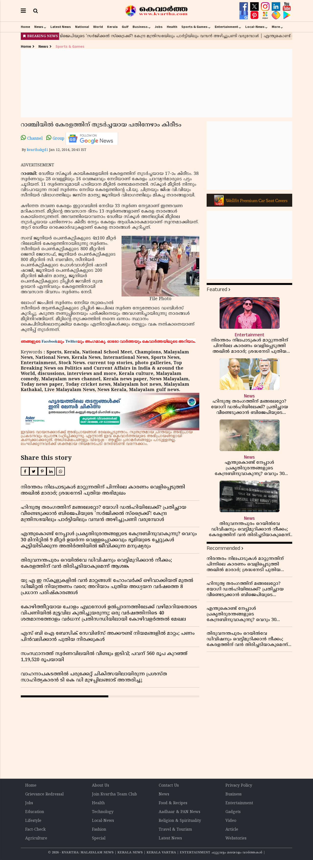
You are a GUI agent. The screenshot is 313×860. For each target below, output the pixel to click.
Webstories (235, 838)
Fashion (99, 829)
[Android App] (286, 15)
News (38, 26)
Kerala (112, 26)
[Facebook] (244, 6)
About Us (100, 785)
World (98, 26)
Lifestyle (33, 820)
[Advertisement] (156, 83)
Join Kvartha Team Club (114, 794)
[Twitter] (255, 6)
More (276, 26)
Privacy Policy (238, 785)
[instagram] (265, 6)
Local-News (255, 26)
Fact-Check (35, 829)
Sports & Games (194, 26)
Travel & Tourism (175, 829)
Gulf (125, 26)
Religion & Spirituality (180, 820)
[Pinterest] (255, 15)
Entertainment (226, 26)
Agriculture (36, 838)
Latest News (60, 26)
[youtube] (286, 6)
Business (140, 26)
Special (98, 838)
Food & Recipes (173, 803)
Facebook (49, 341)
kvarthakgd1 (37, 150)
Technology (102, 812)
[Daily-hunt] (265, 15)
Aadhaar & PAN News (179, 812)
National (82, 26)
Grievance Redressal (44, 794)
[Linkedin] (276, 6)
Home (25, 26)
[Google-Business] (244, 15)
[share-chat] (276, 15)
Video (230, 820)
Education (34, 812)
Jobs (159, 26)
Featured (217, 289)
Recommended (223, 548)
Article (231, 829)
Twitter (71, 341)
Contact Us (169, 785)
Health (172, 26)
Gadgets (233, 812)
